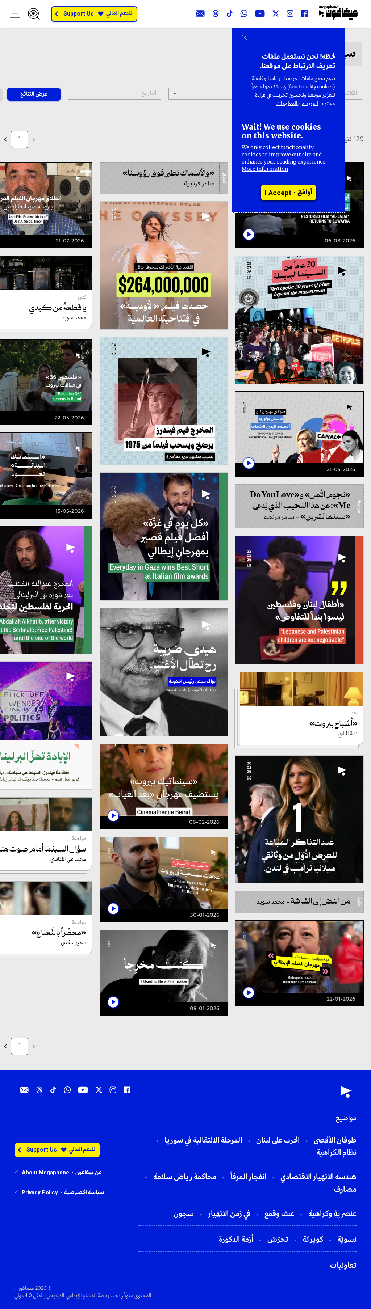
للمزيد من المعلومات (297, 103)
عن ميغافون (88, 1172)
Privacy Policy (40, 1192)
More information (265, 169)
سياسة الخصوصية (84, 1192)
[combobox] (215, 94)
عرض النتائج (33, 94)
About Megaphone (45, 1172)
